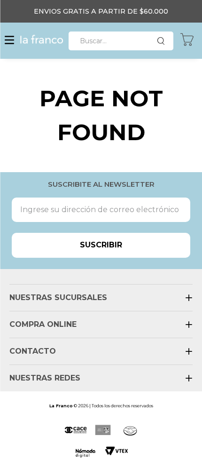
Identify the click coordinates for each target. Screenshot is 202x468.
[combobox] (121, 41)
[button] (9, 41)
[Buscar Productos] (163, 40)
